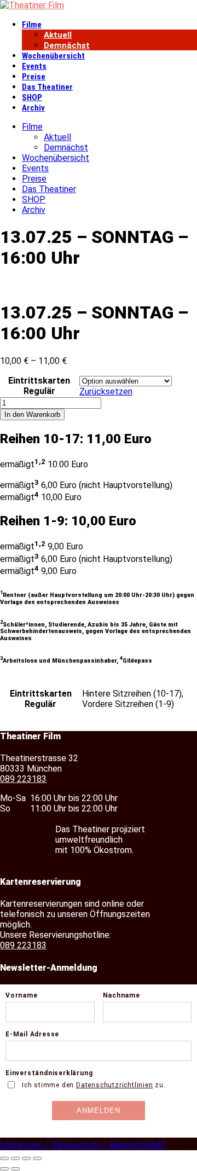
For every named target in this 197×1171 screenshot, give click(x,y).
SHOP (32, 97)
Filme (32, 25)
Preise (33, 77)
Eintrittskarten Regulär (39, 385)
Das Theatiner (47, 87)
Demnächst (67, 45)
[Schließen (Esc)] (37, 1158)
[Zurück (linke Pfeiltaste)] (4, 1168)
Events (34, 66)
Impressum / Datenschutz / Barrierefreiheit (83, 1145)
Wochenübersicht (53, 56)
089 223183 (23, 779)
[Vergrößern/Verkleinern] (4, 1158)
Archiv (33, 108)
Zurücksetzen (105, 391)
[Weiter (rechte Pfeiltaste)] (15, 1168)
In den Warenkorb (32, 414)
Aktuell (58, 35)
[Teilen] (26, 1158)
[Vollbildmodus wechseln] (15, 1158)
